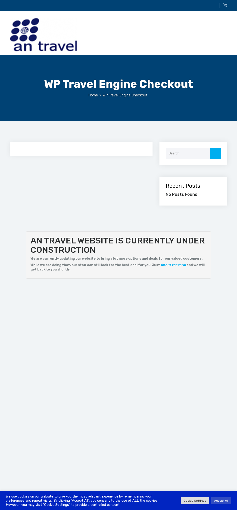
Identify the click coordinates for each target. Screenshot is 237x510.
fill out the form (173, 265)
